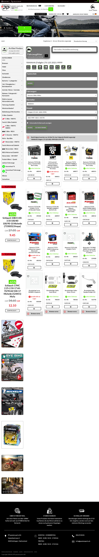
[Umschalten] (22, 63)
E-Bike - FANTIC (11, 119)
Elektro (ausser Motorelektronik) (8, 100)
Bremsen (5, 63)
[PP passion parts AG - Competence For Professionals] (12, 8)
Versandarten (28, 551)
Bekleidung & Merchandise (11, 112)
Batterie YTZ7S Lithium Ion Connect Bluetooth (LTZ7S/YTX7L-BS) (34, 250)
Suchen (30, 83)
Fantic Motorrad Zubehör (10, 145)
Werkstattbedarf (8, 108)
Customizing (49, 6)
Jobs (35, 551)
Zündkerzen (6, 77)
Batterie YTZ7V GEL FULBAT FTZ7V (71, 248)
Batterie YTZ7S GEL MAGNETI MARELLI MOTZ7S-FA (53, 208)
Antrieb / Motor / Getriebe (11, 90)
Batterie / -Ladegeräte (9, 81)
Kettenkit (5, 74)
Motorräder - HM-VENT (10, 156)
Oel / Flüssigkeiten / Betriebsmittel (8, 85)
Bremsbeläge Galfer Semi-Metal (53, 291)
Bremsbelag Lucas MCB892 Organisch (34, 291)
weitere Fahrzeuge (8, 163)
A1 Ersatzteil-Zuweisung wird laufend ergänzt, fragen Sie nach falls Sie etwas (53, 165)
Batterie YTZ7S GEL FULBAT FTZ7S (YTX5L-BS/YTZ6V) (34, 208)
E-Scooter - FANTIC (12, 135)
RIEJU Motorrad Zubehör (10, 152)
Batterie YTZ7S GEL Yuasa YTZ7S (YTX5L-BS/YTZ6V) (89, 163)
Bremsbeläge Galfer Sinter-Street (71, 291)
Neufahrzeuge (32, 6)
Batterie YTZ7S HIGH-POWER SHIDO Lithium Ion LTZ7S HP (89, 208)
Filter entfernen (40, 127)
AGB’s (21, 551)
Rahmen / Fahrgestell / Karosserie (9, 94)
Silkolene (61, 6)
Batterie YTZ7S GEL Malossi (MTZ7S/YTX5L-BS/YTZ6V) (71, 209)
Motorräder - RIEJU (12, 149)
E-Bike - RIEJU (10, 131)
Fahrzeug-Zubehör (8, 105)
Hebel (4, 67)
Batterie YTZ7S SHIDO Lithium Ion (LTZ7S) (52, 249)
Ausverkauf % (10, 166)
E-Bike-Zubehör (7, 115)
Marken (15, 551)
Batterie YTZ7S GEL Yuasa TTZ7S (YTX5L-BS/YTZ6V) (34, 163)
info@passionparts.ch (83, 541)
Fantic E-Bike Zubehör (9, 122)
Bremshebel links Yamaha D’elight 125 (89, 291)
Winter (4, 176)
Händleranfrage (6, 551)
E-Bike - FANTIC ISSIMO (11, 127)
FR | (93, 14)
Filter (4, 70)
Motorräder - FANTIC (13, 142)
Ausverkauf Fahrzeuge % (13, 171)
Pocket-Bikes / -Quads (9, 159)
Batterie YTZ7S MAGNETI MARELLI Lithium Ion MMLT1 (71, 163)
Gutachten (5, 179)
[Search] (50, 9)
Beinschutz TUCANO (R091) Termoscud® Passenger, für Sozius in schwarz (89, 250)
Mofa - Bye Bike (7, 138)
